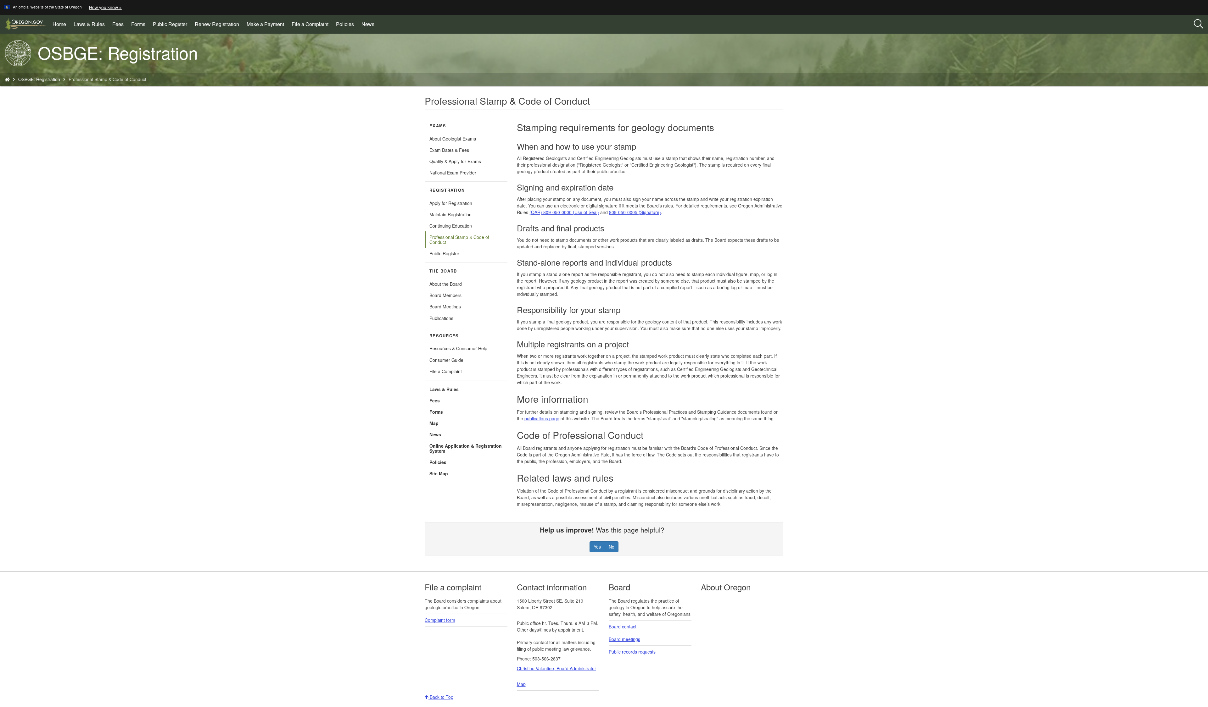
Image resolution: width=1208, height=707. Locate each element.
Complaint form (440, 620)
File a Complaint (310, 24)
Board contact (622, 626)
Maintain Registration (450, 214)
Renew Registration (219, 26)
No (611, 547)
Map (434, 423)
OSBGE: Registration (39, 79)
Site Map (438, 473)
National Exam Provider (452, 172)
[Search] (1198, 24)
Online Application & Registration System (465, 448)
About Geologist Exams (452, 138)
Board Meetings (445, 306)
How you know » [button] (105, 7)
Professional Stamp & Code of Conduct (459, 239)
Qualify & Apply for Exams (455, 161)
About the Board (445, 284)
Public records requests (632, 652)
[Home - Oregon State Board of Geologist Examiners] (7, 79)
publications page (541, 418)
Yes (597, 547)
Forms (138, 24)
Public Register (170, 24)
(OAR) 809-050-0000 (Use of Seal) (564, 212)
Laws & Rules (89, 24)
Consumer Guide (446, 360)
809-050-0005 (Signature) (635, 212)
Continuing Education (450, 226)
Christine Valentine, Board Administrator (556, 668)
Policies (345, 24)
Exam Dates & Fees (449, 150)
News (367, 24)
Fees (118, 24)
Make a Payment (267, 26)
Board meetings (624, 639)
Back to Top (440, 697)
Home (59, 24)
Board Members (445, 295)
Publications (441, 318)
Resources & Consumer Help (458, 348)
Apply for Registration (450, 203)
